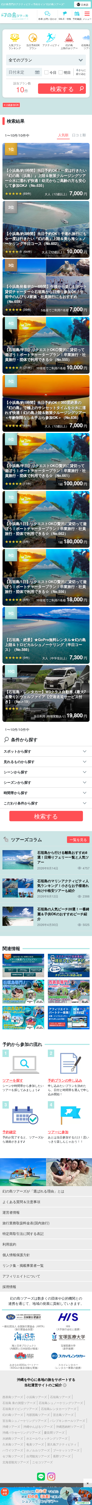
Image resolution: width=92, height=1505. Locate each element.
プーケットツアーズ (66, 1450)
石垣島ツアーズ (60, 1397)
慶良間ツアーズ (54, 1432)
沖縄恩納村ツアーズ (69, 1426)
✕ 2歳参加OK (11, 105)
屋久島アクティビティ (62, 1444)
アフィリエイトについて (21, 1275)
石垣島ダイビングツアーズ (20, 1409)
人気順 (63, 134)
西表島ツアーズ (12, 1397)
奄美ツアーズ (35, 1444)
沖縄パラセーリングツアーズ (21, 1432)
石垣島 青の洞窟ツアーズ (19, 1403)
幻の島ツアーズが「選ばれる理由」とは (33, 1191)
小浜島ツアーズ (36, 1397)
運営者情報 (11, 1212)
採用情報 (9, 1286)
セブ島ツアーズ (12, 1456)
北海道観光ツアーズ (15, 1462)
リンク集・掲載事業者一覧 (23, 1265)
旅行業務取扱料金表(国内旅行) (26, 1222)
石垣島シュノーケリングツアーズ (61, 1403)
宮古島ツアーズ (63, 1414)
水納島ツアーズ (12, 1438)
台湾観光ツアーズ (38, 1456)
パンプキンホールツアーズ (67, 1420)
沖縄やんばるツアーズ (38, 1426)
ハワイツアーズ (12, 1450)
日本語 (84, 4)
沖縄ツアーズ (11, 1426)
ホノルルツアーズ (38, 1450)
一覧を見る (78, 839)
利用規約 (9, 1244)
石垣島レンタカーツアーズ (58, 1409)
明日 (67, 72)
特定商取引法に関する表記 (23, 1233)
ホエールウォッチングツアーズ (46, 1438)
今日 (53, 72)
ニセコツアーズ (42, 1462)
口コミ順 (79, 134)
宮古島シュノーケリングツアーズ (24, 1420)
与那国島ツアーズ (38, 1414)
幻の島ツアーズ (12, 1414)
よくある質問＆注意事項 (21, 1201)
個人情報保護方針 (16, 1254)
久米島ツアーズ (12, 1444)
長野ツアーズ (62, 1456)
